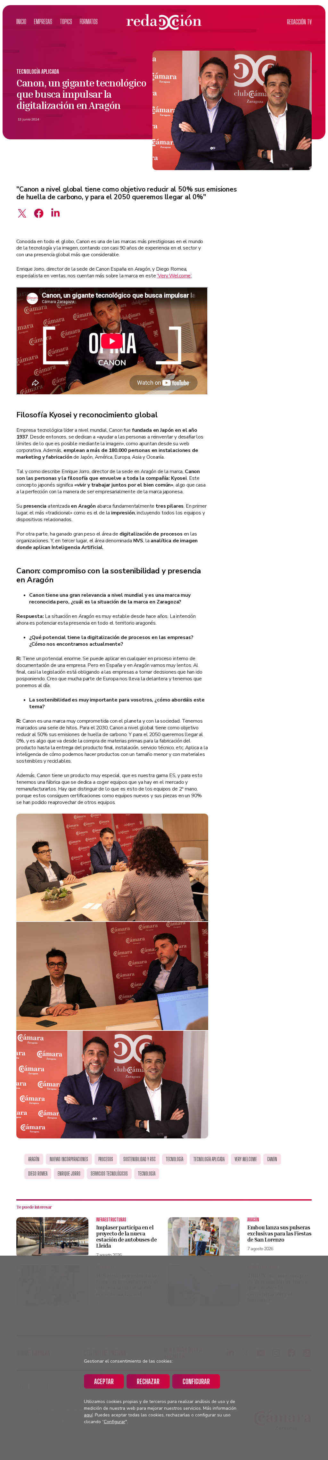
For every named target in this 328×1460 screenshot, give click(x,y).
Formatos (89, 21)
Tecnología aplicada (37, 71)
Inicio (21, 21)
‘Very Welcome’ (174, 275)
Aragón (33, 1159)
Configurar (196, 1381)
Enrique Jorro (69, 1174)
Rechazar (148, 1381)
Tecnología (174, 1159)
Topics (66, 21)
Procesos (105, 1159)
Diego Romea (37, 1174)
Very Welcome (246, 1159)
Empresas (43, 21)
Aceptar (104, 1381)
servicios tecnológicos (109, 1174)
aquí (88, 1415)
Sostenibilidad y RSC (139, 1159)
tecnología (146, 1174)
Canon (272, 1159)
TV (299, 22)
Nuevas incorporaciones (69, 1159)
